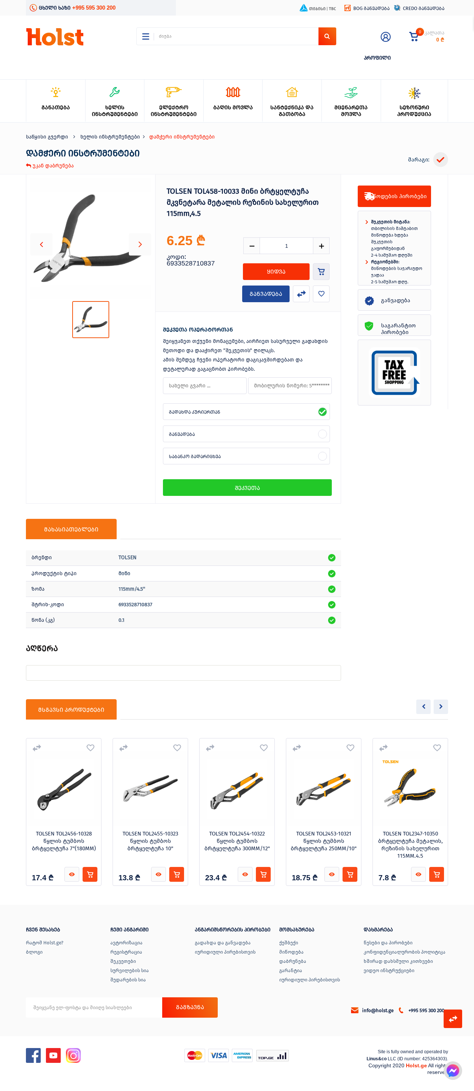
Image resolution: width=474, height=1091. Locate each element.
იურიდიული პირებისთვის (225, 952)
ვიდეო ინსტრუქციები (389, 970)
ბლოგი (34, 952)
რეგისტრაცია (126, 952)
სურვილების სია (129, 970)
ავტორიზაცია (126, 942)
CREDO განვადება (423, 8)
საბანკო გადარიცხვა (195, 456)
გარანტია (290, 970)
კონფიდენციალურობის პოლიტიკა (404, 952)
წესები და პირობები (388, 942)
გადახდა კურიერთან (194, 412)
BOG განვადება (371, 8)
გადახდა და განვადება (223, 942)
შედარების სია (128, 979)
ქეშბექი (288, 942)
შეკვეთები (123, 961)
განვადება (266, 293)
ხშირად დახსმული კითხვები (398, 961)
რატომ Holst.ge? (44, 942)
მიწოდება (291, 952)
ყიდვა (276, 271)
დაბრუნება (292, 961)
